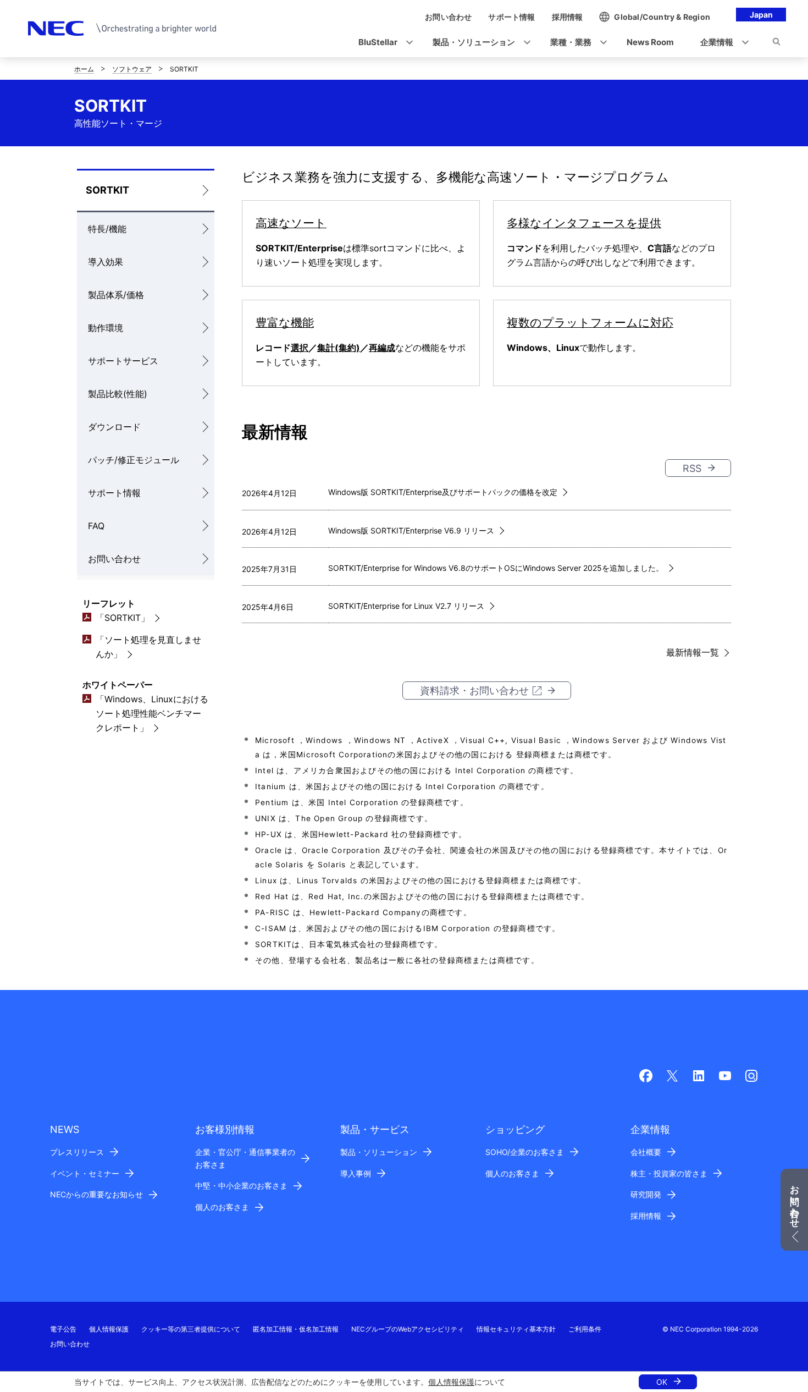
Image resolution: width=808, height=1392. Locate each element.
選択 (299, 347)
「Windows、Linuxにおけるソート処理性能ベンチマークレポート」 (152, 713)
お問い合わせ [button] (794, 1201)
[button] (382, 42)
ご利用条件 (584, 1329)
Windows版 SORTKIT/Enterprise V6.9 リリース (411, 530)
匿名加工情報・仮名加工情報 (296, 1329)
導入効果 (105, 261)
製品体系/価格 (116, 294)
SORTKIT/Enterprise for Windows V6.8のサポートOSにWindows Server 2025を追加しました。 (495, 568)
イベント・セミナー (84, 1173)
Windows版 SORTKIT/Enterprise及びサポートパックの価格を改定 (442, 492)
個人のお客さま (222, 1207)
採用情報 (645, 1215)
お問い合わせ (114, 558)
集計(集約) (338, 347)
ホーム (84, 69)
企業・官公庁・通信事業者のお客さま (245, 1158)
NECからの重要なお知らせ (96, 1194)
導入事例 (355, 1173)
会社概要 (645, 1152)
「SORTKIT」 (123, 617)
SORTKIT (107, 190)
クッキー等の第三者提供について (190, 1329)
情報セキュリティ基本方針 (516, 1329)
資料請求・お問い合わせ (474, 690)
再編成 (382, 347)
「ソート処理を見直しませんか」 (148, 646)
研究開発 (645, 1194)
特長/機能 (107, 228)
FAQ (96, 525)
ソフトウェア (132, 69)
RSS (692, 468)
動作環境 (105, 327)
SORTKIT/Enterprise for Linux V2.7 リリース (406, 605)
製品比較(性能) (117, 393)
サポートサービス (123, 360)
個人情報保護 (451, 1382)
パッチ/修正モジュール (133, 459)
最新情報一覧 (692, 652)
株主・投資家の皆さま (668, 1173)
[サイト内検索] (776, 43)
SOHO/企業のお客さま (524, 1152)
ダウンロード (114, 426)
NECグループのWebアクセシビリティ (407, 1329)
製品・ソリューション (378, 1152)
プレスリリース (77, 1152)
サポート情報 (114, 492)
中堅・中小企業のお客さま (241, 1185)
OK (661, 1382)
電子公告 (63, 1329)
